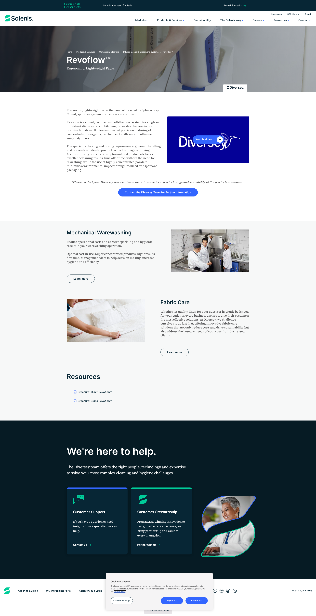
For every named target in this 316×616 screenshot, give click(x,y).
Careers (257, 20)
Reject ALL (172, 601)
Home (69, 52)
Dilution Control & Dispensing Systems (140, 52)
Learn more (80, 278)
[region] (159, 591)
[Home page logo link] (19, 21)
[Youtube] (221, 590)
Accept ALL (196, 601)
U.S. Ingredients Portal (58, 590)
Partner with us (147, 544)
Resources (281, 20)
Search (308, 14)
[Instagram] (228, 590)
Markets (140, 20)
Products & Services (170, 20)
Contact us (80, 544)
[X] (234, 590)
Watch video (204, 139)
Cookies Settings (158, 610)
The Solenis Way (231, 20)
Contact (303, 20)
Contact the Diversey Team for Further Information (158, 192)
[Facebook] (214, 590)
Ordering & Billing (28, 590)
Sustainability (202, 20)
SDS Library (293, 14)
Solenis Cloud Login (90, 590)
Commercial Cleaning (109, 52)
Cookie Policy (120, 592)
